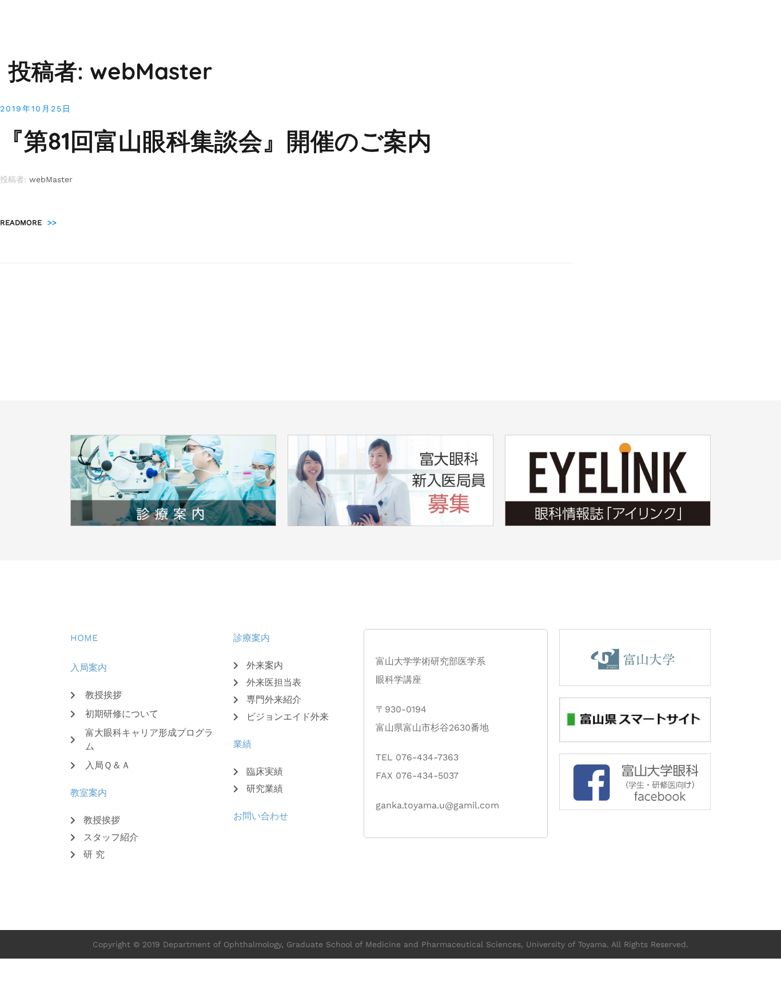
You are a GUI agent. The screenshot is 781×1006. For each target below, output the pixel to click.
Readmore (28, 222)
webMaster (51, 179)
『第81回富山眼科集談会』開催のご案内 (216, 141)
